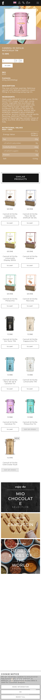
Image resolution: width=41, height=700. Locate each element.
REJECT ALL (20, 697)
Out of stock (30, 429)
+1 (21, 61)
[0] (26, 2)
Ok (20, 692)
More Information (20, 687)
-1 (16, 61)
